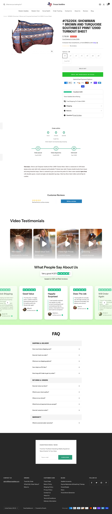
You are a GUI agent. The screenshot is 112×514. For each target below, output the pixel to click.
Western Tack (35, 11)
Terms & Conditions (50, 498)
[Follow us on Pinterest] (106, 482)
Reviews (85, 11)
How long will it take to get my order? (43, 373)
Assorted (67, 61)
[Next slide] (104, 303)
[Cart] (107, 4)
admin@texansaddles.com (11, 481)
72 (70, 56)
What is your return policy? (40, 392)
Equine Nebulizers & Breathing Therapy (73, 484)
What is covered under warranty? (42, 423)
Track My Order (28, 481)
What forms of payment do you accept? (44, 404)
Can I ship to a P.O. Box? (39, 367)
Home (5, 16)
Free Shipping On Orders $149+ (71, 39)
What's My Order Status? (31, 484)
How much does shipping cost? (41, 349)
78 (87, 56)
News (62, 490)
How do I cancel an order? (40, 410)
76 (81, 56)
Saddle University (66, 481)
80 (93, 56)
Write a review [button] (71, 201)
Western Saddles (23, 11)
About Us (77, 11)
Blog (92, 11)
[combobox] (19, 4)
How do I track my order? (40, 355)
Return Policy (48, 484)
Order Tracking (57, 11)
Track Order (47, 481)
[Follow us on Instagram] (101, 482)
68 (65, 56)
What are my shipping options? (41, 361)
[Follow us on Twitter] (96, 482)
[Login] (104, 4)
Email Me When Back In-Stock (82, 74)
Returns (26, 487)
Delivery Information (50, 501)
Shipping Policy (48, 487)
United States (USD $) (10, 508)
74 (76, 56)
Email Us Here (77, 115)
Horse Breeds (65, 487)
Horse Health (46, 11)
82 (98, 56)
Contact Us (68, 11)
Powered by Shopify (41, 508)
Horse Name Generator (68, 492)
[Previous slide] (8, 303)
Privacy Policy (48, 490)
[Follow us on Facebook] (91, 482)
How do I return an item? (39, 386)
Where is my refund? (38, 398)
